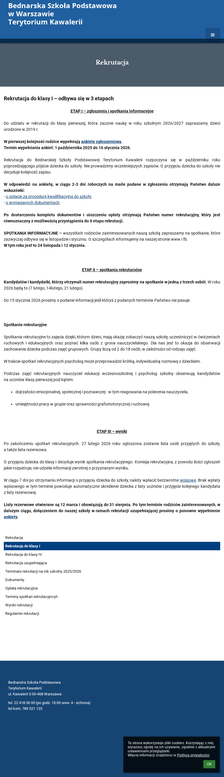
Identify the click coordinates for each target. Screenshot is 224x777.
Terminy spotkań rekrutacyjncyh (31, 596)
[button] (212, 35)
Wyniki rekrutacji (19, 605)
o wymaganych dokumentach (33, 202)
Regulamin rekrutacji (22, 613)
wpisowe (188, 480)
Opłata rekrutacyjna (21, 588)
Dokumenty (14, 580)
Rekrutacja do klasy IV (23, 554)
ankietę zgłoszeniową (101, 141)
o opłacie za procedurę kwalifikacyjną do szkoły (48, 196)
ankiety (10, 517)
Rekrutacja (14, 537)
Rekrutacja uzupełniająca (26, 563)
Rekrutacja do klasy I (22, 546)
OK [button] (209, 764)
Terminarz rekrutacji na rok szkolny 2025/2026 (43, 571)
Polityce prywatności (193, 755)
